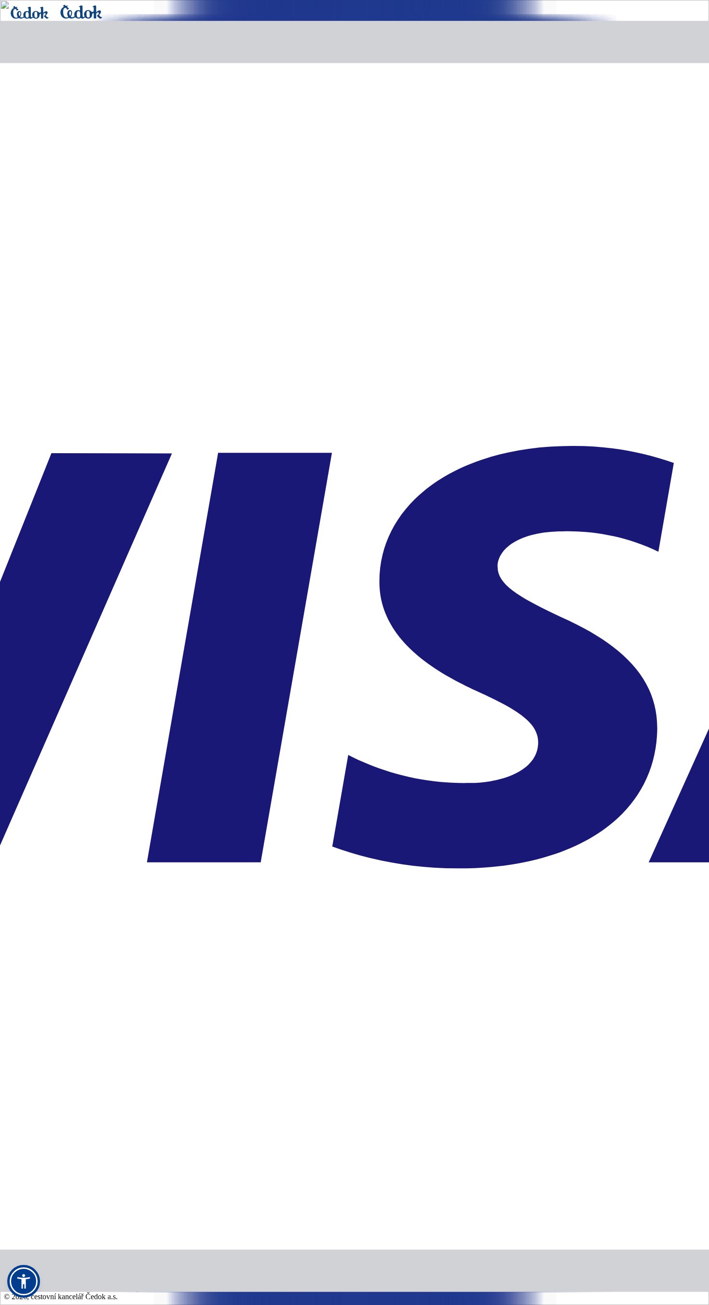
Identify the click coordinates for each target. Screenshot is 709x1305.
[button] (24, 1281)
